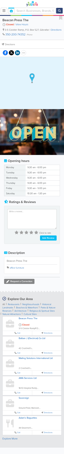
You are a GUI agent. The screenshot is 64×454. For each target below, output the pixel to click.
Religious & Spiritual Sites (42, 311)
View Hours (22, 24)
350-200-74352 (15, 34)
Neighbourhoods (30, 304)
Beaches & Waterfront (27, 307)
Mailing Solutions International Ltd (36, 358)
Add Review (48, 238)
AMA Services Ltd (28, 378)
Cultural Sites (30, 314)
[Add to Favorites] (60, 17)
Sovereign (24, 398)
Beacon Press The (28, 318)
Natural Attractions (11, 314)
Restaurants (13, 304)
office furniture (17, 268)
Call (18, 333)
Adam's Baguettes (28, 418)
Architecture (20, 311)
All (3, 304)
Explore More (10, 438)
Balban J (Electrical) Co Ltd (32, 338)
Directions (56, 30)
